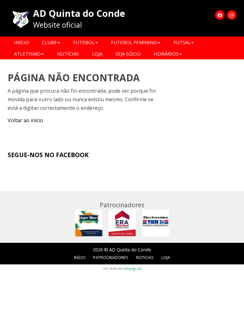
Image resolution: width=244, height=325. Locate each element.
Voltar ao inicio (25, 120)
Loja (97, 53)
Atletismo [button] (27, 53)
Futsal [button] (182, 42)
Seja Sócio (128, 53)
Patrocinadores (110, 257)
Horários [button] (166, 53)
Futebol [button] (84, 42)
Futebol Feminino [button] (134, 42)
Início (21, 42)
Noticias (145, 257)
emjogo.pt (132, 268)
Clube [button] (49, 42)
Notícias (68, 53)
